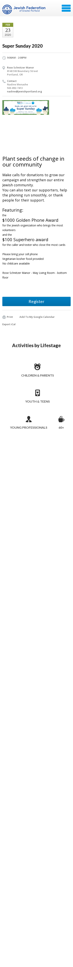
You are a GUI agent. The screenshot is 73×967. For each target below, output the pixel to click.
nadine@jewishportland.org (24, 91)
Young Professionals (28, 427)
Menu (66, 8)
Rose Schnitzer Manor (20, 67)
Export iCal (9, 324)
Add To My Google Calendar (37, 317)
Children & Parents (37, 375)
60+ (61, 427)
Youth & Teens (37, 401)
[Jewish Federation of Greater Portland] (24, 9)
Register (36, 301)
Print (10, 317)
